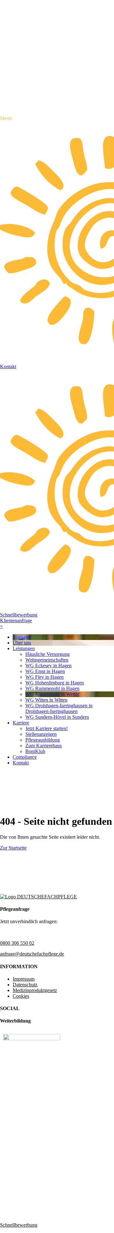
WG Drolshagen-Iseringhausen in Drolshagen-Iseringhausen (58, 708)
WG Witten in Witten (46, 700)
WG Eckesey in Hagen (48, 665)
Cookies (21, 996)
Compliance (25, 757)
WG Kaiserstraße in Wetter (52, 694)
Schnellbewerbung (18, 614)
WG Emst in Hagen (45, 671)
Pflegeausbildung (42, 740)
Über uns (22, 642)
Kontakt (21, 762)
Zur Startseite (13, 847)
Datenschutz (25, 984)
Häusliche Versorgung (47, 654)
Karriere (21, 722)
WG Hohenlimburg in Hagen (54, 682)
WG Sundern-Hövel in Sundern (57, 717)
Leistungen (24, 648)
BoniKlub (35, 751)
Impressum (24, 979)
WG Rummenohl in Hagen (52, 688)
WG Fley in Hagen (44, 677)
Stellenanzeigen (41, 734)
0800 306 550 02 (17, 943)
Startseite (22, 637)
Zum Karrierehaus (43, 745)
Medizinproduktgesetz (35, 990)
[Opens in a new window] (31, 1038)
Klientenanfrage (16, 620)
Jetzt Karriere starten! (46, 728)
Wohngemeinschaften (46, 660)
